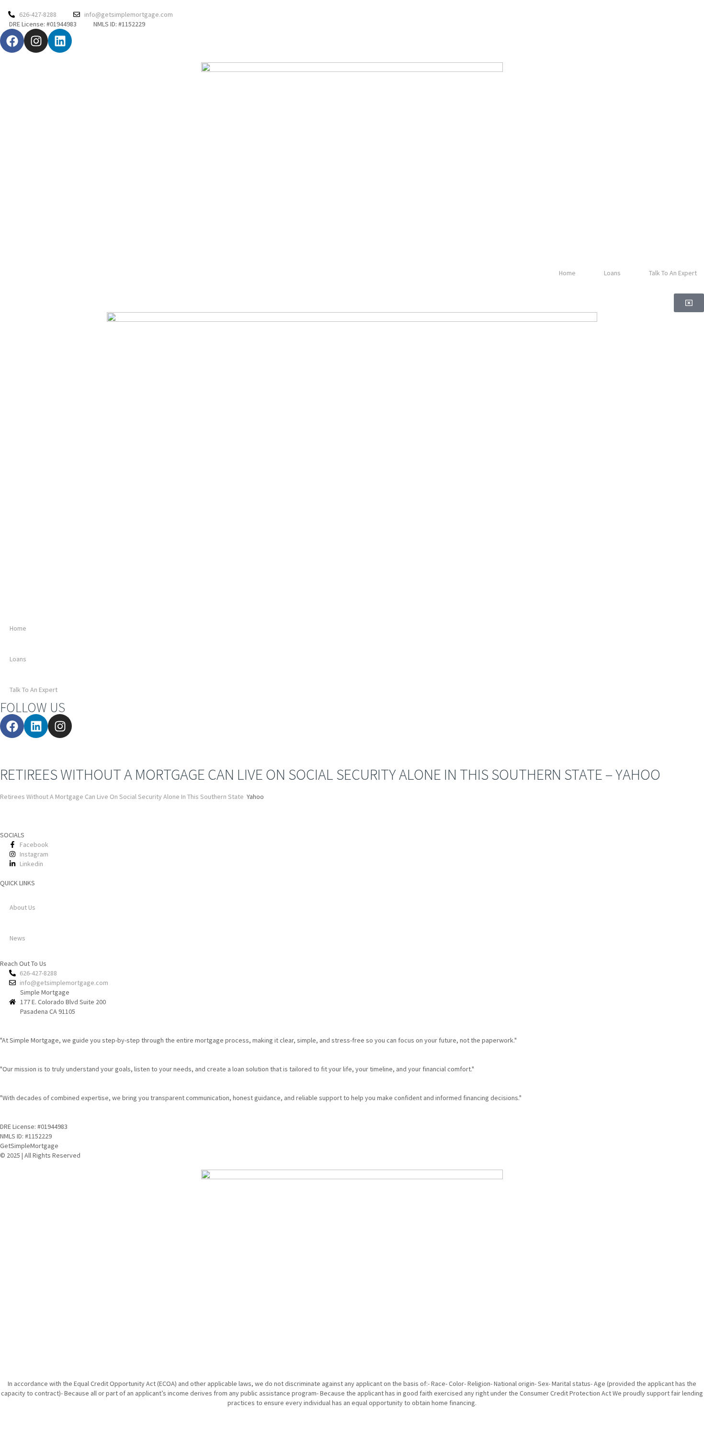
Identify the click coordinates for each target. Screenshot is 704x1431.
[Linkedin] (60, 41)
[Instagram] (36, 41)
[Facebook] (12, 41)
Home (567, 273)
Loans (612, 273)
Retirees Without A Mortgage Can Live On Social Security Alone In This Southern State (122, 796)
